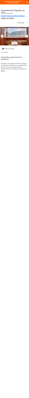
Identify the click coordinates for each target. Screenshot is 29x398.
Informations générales (8, 22)
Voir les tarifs (20, 22)
